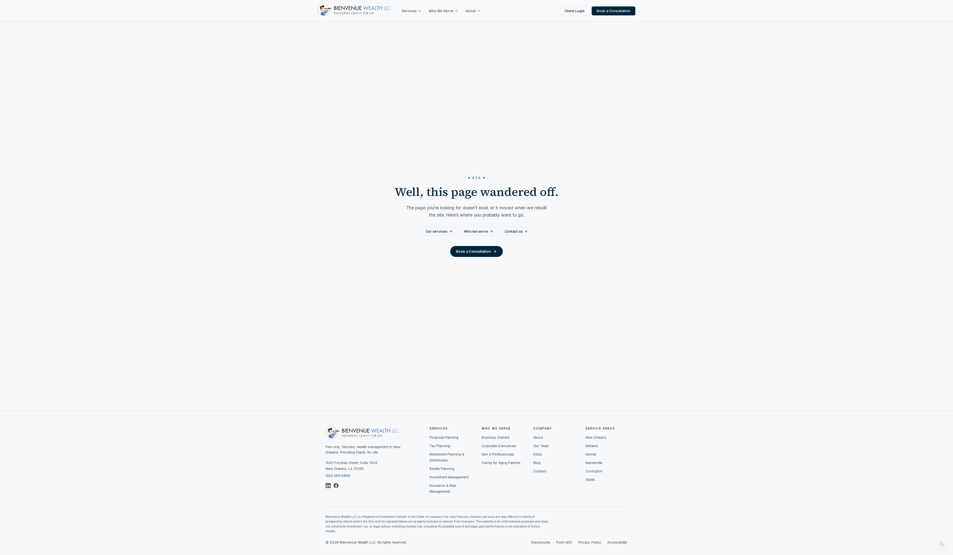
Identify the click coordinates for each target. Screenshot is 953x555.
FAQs (537, 454)
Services (409, 11)
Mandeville (593, 463)
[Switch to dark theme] (942, 544)
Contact (539, 471)
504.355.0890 (338, 475)
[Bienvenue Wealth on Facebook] (336, 485)
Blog (537, 463)
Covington (593, 471)
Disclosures (540, 542)
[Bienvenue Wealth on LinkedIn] (328, 485)
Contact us (514, 231)
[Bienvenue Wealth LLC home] (354, 10)
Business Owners (495, 437)
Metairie (591, 446)
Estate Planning (442, 468)
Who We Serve (441, 11)
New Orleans (595, 437)
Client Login (574, 11)
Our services (436, 231)
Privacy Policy (589, 542)
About (470, 11)
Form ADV (564, 542)
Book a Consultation (613, 11)
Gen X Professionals (497, 454)
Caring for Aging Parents (500, 463)
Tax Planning (440, 446)
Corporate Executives (498, 446)
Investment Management (449, 477)
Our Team (541, 446)
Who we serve (476, 231)
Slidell (590, 479)
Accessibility (617, 542)
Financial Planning (444, 437)
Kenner (591, 454)
